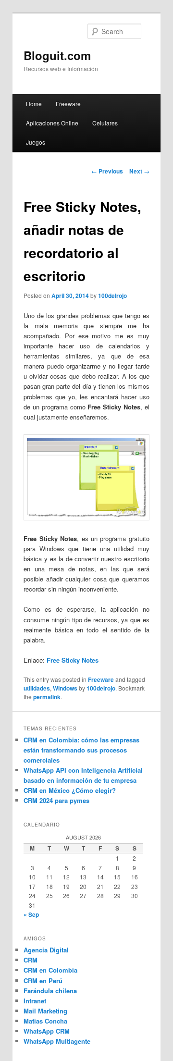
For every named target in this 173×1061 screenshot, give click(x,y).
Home (34, 103)
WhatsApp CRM (47, 1031)
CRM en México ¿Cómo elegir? (70, 790)
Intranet (35, 1000)
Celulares (105, 123)
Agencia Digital (46, 949)
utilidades (37, 688)
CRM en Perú (43, 980)
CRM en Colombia (50, 970)
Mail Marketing (45, 1010)
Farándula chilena (50, 990)
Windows (65, 688)
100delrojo (112, 295)
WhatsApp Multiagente (57, 1041)
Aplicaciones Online (52, 123)
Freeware (68, 103)
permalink (47, 696)
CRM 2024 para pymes (56, 800)
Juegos (35, 142)
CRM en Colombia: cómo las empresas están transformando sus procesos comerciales (81, 750)
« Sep (31, 914)
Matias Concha (45, 1020)
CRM (30, 959)
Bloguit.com (57, 55)
